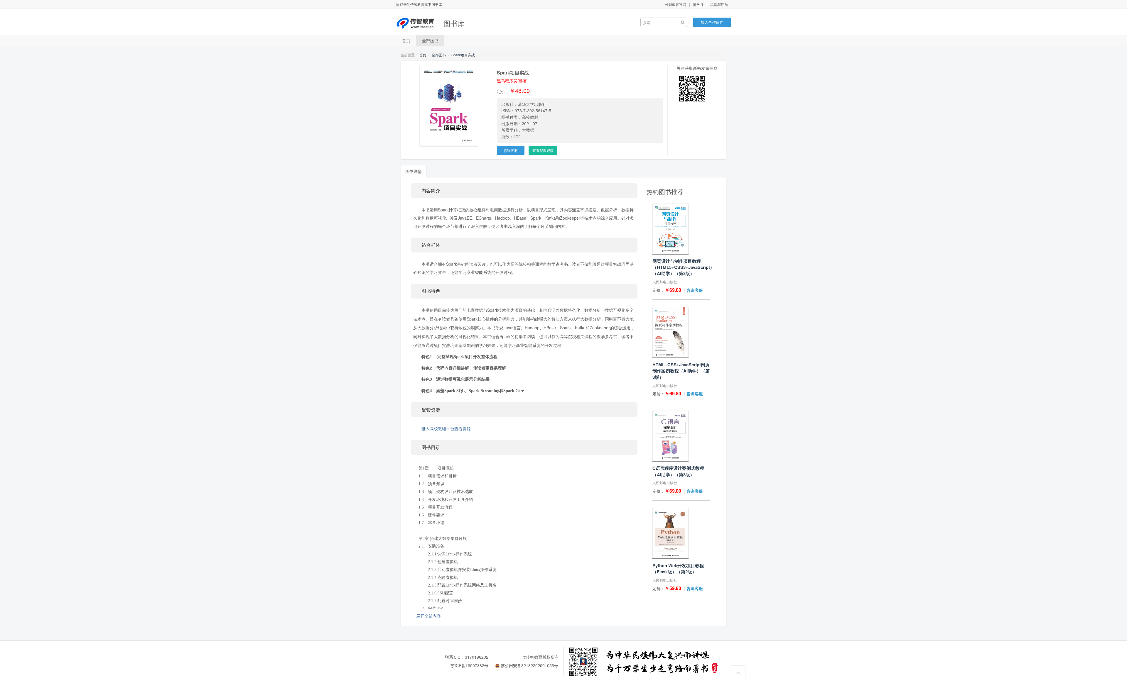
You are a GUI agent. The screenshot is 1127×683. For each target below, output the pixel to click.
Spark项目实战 (463, 54)
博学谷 (698, 4)
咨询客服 (511, 150)
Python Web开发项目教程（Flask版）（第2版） (678, 568)
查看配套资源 (543, 150)
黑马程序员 (719, 4)
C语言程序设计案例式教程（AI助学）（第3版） (678, 471)
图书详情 (413, 171)
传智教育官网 (675, 4)
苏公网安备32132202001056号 (529, 665)
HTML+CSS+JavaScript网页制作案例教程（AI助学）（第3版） (681, 370)
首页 (406, 40)
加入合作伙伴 (712, 22)
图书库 (454, 23)
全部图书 (430, 40)
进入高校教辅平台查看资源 (446, 428)
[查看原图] (449, 105)
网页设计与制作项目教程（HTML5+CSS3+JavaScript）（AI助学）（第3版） (683, 267)
